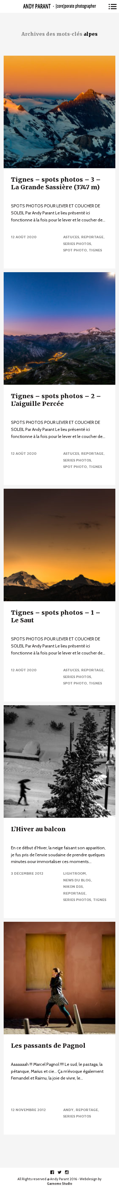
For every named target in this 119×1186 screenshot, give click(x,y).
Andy (68, 1109)
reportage (92, 237)
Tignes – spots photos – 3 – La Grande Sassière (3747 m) (56, 183)
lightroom (74, 873)
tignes (95, 250)
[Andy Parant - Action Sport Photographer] (59, 6)
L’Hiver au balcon (38, 829)
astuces (71, 237)
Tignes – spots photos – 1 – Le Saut (55, 616)
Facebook (55, 1172)
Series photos (77, 243)
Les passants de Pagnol (48, 1045)
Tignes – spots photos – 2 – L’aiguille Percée (56, 399)
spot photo (75, 250)
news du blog (77, 880)
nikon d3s (73, 886)
